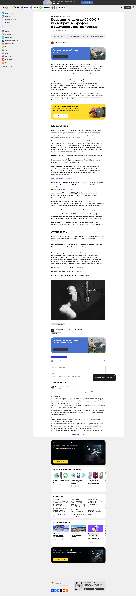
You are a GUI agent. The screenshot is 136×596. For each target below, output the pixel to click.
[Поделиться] (65, 30)
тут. (81, 267)
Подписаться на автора (60, 357)
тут (77, 162)
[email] (52, 590)
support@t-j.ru (60, 583)
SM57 (65, 189)
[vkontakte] (58, 590)
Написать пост (56, 333)
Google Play (89, 589)
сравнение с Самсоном (64, 178)
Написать (127, 7)
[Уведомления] (119, 7)
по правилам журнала (75, 376)
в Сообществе (69, 36)
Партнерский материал (93, 533)
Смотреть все (6, 66)
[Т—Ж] (11, 8)
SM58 (71, 189)
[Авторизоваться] (133, 7)
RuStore (98, 589)
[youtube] (64, 590)
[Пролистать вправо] (105, 475)
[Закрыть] (115, 375)
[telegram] (55, 590)
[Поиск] (117, 7)
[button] (135, 0)
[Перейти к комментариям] (85, 507)
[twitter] (61, 590)
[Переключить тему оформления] (122, 7)
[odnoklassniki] (67, 590)
